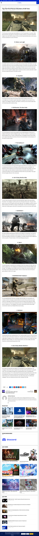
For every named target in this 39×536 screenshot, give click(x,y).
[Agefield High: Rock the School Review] (10, 470)
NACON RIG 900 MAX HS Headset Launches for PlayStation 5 (17, 520)
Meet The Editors (5, 0)
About (1, 0)
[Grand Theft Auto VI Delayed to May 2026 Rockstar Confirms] (4, 516)
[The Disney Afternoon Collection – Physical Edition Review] (28, 484)
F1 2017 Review (30, 392)
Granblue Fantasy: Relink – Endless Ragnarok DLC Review (9, 492)
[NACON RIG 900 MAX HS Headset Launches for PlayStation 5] (4, 522)
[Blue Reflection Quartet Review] (28, 470)
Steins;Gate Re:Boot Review (24, 461)
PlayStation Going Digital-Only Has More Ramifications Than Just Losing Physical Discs (19, 416)
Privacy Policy (10, 0)
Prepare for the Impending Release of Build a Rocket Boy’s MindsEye (18, 510)
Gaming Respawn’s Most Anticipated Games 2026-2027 (31, 416)
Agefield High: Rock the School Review (8, 476)
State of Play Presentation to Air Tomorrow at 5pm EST (16, 526)
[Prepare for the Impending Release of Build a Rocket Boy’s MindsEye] (4, 511)
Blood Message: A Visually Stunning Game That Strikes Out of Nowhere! (19, 504)
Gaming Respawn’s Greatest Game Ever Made (31, 428)
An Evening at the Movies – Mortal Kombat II (18, 428)
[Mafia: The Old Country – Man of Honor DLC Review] (10, 455)
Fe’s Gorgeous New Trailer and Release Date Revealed (11, 392)
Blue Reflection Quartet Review (24, 476)
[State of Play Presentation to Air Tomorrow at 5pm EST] (4, 527)
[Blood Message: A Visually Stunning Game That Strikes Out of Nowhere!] (4, 506)
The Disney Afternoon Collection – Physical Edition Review (27, 492)
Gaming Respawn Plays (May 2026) (7, 428)
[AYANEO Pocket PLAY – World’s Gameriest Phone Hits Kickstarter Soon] (4, 500)
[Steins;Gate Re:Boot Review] (28, 455)
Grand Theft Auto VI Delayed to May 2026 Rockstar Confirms (17, 515)
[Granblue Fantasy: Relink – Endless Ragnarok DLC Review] (10, 484)
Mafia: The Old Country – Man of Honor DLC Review (10, 461)
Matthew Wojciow (5, 10)
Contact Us (14, 0)
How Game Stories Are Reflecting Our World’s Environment (6, 416)
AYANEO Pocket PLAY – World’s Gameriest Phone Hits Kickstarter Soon (19, 499)
